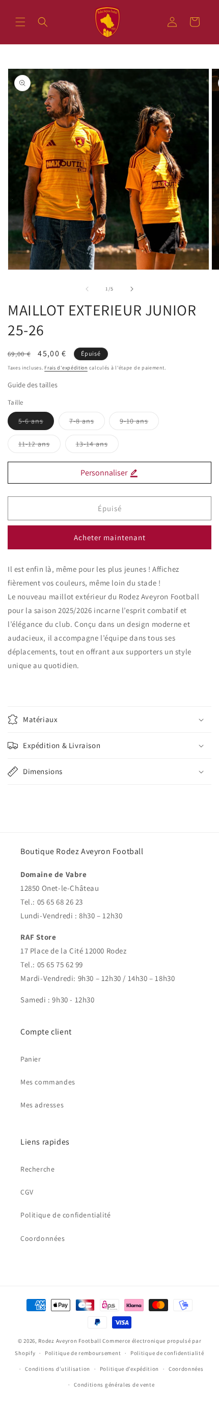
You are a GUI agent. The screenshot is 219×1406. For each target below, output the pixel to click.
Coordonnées (42, 1238)
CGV (27, 1192)
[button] (20, 22)
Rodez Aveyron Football (69, 1340)
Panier (30, 1059)
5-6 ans (36, 423)
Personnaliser (104, 472)
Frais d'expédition (66, 367)
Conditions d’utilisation (57, 1368)
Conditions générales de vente (114, 1384)
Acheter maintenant (110, 537)
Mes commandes (47, 1081)
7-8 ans (87, 423)
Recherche (37, 1169)
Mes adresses (42, 1104)
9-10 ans (139, 423)
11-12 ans (39, 446)
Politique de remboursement (83, 1353)
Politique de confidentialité (65, 1214)
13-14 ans (97, 446)
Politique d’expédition (129, 1368)
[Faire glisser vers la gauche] (87, 289)
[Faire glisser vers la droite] (132, 289)
